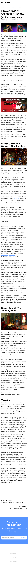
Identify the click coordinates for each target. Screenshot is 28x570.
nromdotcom (5, 2)
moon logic (16, 198)
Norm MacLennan (6, 7)
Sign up (14, 557)
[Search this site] (23, 2)
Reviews (13, 7)
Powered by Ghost (14, 561)
